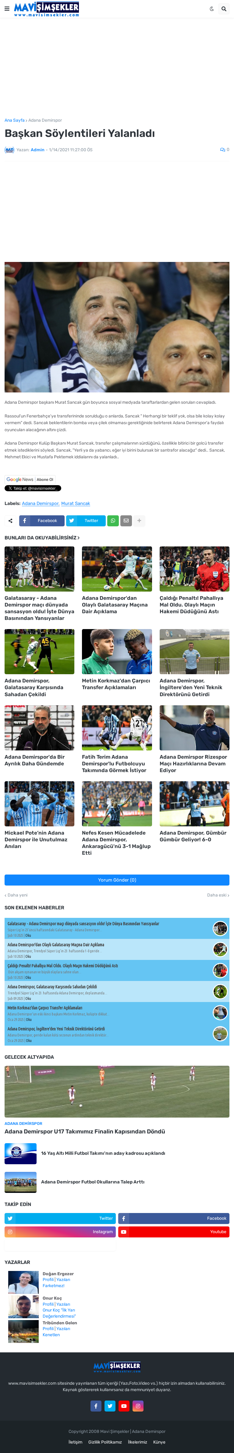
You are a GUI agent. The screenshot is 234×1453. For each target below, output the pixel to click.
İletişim (75, 1442)
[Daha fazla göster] (139, 520)
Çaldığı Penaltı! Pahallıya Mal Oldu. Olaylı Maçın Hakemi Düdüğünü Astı (191, 604)
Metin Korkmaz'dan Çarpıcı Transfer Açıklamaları (116, 684)
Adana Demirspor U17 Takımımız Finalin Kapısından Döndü (85, 1131)
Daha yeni (17, 895)
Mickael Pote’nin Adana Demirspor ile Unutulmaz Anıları (36, 839)
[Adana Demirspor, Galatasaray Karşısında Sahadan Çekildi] (39, 651)
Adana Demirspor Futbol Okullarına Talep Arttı (92, 1182)
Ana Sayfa (15, 120)
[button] (7, 8)
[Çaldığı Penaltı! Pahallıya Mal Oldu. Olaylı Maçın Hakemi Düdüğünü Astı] (194, 569)
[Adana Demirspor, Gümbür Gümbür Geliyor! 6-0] (194, 803)
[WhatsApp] (113, 520)
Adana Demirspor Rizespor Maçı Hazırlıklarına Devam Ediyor (193, 763)
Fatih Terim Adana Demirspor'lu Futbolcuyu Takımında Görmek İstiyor (114, 763)
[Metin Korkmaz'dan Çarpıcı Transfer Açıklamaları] (117, 651)
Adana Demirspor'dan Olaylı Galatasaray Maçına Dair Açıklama (115, 604)
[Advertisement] (117, 68)
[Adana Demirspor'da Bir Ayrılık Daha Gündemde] (39, 727)
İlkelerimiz (137, 1442)
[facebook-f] (95, 1406)
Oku (28, 935)
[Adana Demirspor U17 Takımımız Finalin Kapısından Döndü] (117, 1092)
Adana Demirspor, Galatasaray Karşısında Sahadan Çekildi (34, 687)
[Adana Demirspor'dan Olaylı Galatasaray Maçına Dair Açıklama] (117, 569)
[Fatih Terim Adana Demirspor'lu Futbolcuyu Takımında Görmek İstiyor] (117, 727)
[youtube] (124, 1406)
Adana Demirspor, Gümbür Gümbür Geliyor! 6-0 (193, 836)
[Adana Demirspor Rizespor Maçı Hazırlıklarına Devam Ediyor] (194, 727)
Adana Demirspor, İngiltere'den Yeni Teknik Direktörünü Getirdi (191, 687)
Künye (159, 1442)
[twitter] (110, 1406)
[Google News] (30, 482)
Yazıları (63, 1279)
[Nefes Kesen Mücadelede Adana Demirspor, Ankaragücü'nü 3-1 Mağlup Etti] (117, 803)
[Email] (126, 520)
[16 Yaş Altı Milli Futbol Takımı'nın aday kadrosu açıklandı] (21, 1153)
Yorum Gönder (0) (117, 880)
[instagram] (138, 1406)
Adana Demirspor (45, 120)
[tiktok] (60, 1245)
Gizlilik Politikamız (105, 1442)
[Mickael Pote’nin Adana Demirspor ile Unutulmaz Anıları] (39, 803)
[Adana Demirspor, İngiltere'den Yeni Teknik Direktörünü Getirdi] (194, 651)
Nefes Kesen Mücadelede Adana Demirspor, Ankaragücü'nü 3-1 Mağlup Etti (116, 843)
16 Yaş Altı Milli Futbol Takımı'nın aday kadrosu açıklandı (103, 1153)
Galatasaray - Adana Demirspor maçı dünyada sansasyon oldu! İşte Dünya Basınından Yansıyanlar (39, 608)
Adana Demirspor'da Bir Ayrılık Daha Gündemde (35, 760)
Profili (48, 1279)
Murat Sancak (75, 503)
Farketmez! (53, 1285)
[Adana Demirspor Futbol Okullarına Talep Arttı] (21, 1182)
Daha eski (216, 895)
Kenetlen (51, 1334)
